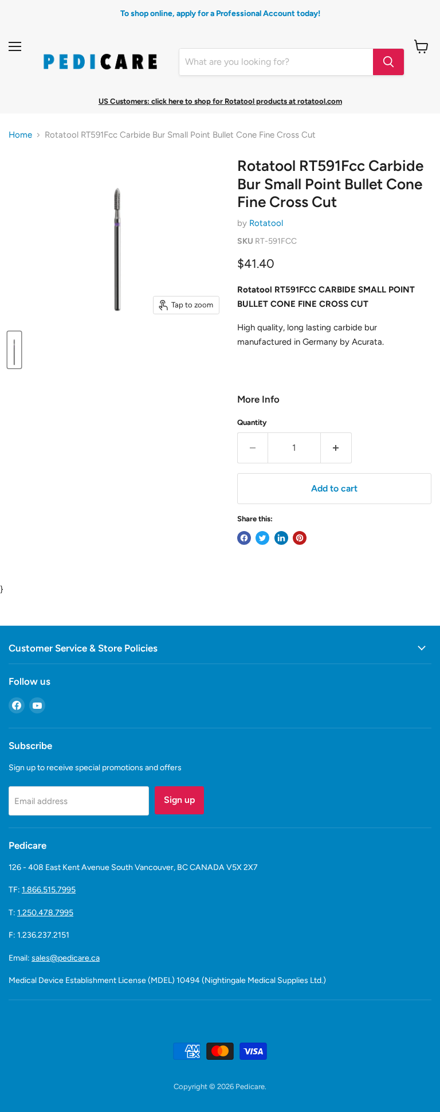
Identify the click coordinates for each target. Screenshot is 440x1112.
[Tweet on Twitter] (262, 538)
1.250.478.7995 (45, 913)
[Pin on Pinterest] (300, 538)
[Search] (388, 62)
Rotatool (266, 223)
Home (20, 135)
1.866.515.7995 (49, 890)
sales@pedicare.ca (66, 958)
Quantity (252, 422)
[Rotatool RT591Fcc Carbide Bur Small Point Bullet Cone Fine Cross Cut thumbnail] (14, 349)
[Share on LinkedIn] (281, 538)
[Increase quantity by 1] (336, 447)
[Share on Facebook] (244, 538)
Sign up (179, 799)
